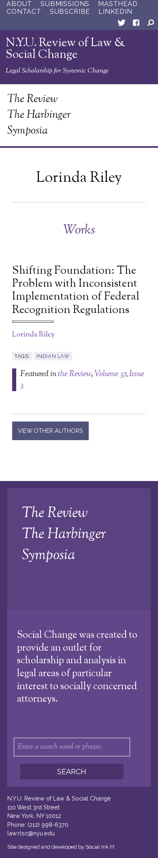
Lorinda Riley (33, 335)
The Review (32, 99)
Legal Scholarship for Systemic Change (57, 71)
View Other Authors (50, 430)
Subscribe (70, 11)
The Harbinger (39, 115)
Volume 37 (110, 374)
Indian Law (52, 356)
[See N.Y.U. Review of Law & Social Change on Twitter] (121, 24)
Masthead (117, 4)
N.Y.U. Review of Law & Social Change (66, 49)
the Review (74, 374)
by (58, 847)
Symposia (27, 131)
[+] (112, 847)
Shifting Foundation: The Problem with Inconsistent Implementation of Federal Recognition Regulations (75, 290)
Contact (23, 11)
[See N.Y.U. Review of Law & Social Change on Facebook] (136, 24)
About (19, 4)
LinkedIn (115, 11)
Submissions (65, 4)
